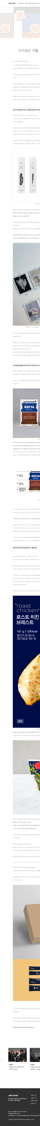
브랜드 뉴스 (33, 1103)
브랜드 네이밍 (28, 3)
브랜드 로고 (21, 3)
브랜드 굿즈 (35, 3)
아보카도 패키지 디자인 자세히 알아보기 (23, 1027)
